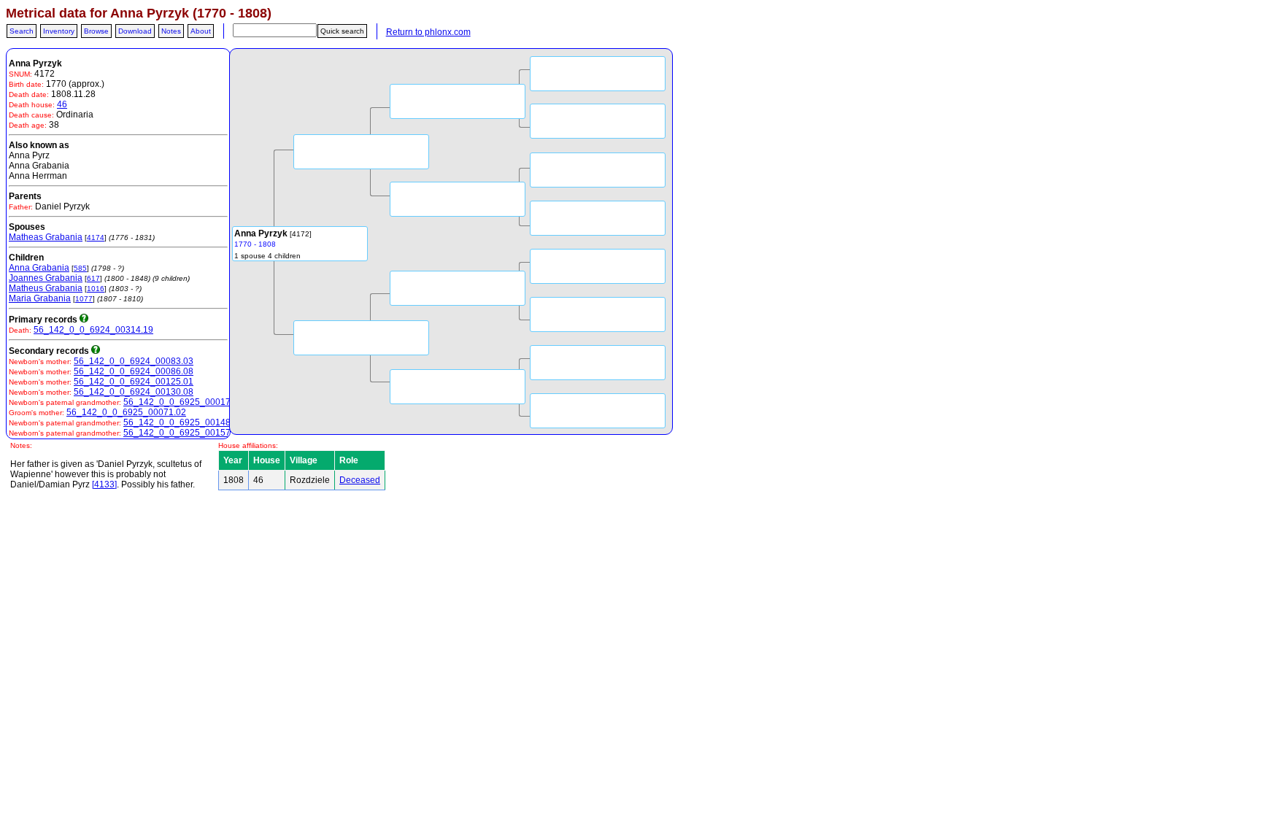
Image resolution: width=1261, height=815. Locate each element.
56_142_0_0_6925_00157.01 (183, 433)
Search (21, 31)
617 (93, 278)
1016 (95, 289)
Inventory (58, 31)
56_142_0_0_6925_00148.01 (183, 422)
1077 (84, 299)
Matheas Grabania (45, 237)
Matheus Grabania (45, 288)
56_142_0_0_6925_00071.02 (126, 412)
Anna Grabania (39, 268)
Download (135, 31)
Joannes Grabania (45, 278)
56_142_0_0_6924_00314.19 (93, 330)
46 (62, 104)
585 (80, 268)
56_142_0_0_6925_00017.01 (183, 402)
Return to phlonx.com (428, 32)
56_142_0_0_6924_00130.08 (133, 392)
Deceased (359, 480)
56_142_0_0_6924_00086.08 (133, 371)
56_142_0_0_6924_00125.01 (133, 381)
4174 (95, 237)
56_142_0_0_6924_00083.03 (133, 361)
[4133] (104, 484)
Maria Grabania (40, 298)
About (200, 31)
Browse (96, 31)
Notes (171, 31)
